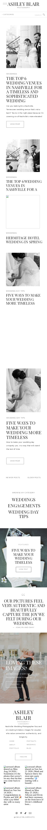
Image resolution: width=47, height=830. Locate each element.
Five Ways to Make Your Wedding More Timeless (23, 299)
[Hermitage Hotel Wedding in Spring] (23, 212)
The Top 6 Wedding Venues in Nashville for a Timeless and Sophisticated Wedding (24, 89)
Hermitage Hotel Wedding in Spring (24, 239)
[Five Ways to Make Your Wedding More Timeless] (23, 269)
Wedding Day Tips (15, 291)
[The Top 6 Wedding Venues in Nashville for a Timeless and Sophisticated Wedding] (23, 47)
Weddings (11, 74)
